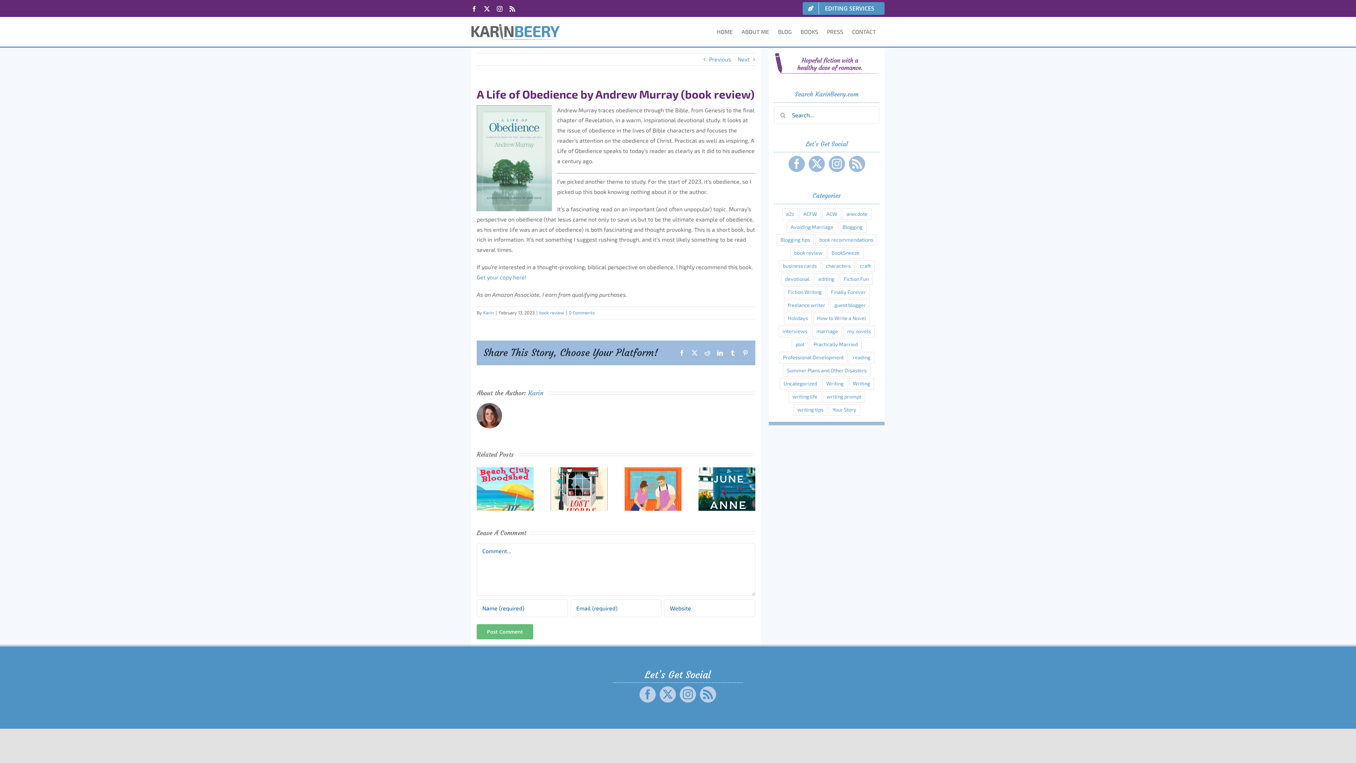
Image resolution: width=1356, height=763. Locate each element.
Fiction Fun (856, 279)
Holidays (798, 318)
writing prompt (844, 397)
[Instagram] (837, 164)
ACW (831, 214)
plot (800, 344)
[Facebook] (797, 164)
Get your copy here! (501, 277)
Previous (720, 59)
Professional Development (813, 357)
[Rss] (857, 164)
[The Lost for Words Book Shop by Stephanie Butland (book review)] (579, 470)
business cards (800, 266)
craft (865, 266)
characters (838, 266)
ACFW (810, 214)
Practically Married (836, 344)
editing (826, 279)
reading (861, 357)
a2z (790, 214)
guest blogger (850, 305)
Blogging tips (795, 240)
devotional (797, 279)
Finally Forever (848, 292)
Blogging (853, 227)
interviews (795, 331)
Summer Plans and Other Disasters (827, 370)
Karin (488, 312)
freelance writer (806, 305)
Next (744, 59)
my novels (859, 331)
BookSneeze (846, 253)
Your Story (844, 410)
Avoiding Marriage (812, 227)
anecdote (857, 214)
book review (551, 312)
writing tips (810, 410)
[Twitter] (817, 164)
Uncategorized (800, 383)
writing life (804, 397)
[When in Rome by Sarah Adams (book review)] (653, 470)
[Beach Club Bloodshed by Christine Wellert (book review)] (505, 470)
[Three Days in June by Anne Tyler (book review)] (726, 470)
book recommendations (846, 240)
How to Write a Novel (841, 318)
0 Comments (582, 312)
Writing (835, 383)
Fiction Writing (805, 292)
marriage (827, 331)
